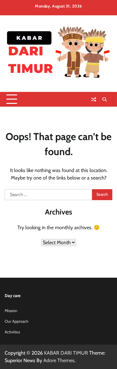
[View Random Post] (93, 99)
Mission (11, 310)
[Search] (104, 99)
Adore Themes (59, 360)
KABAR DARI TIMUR (66, 353)
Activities (12, 332)
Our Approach (16, 321)
